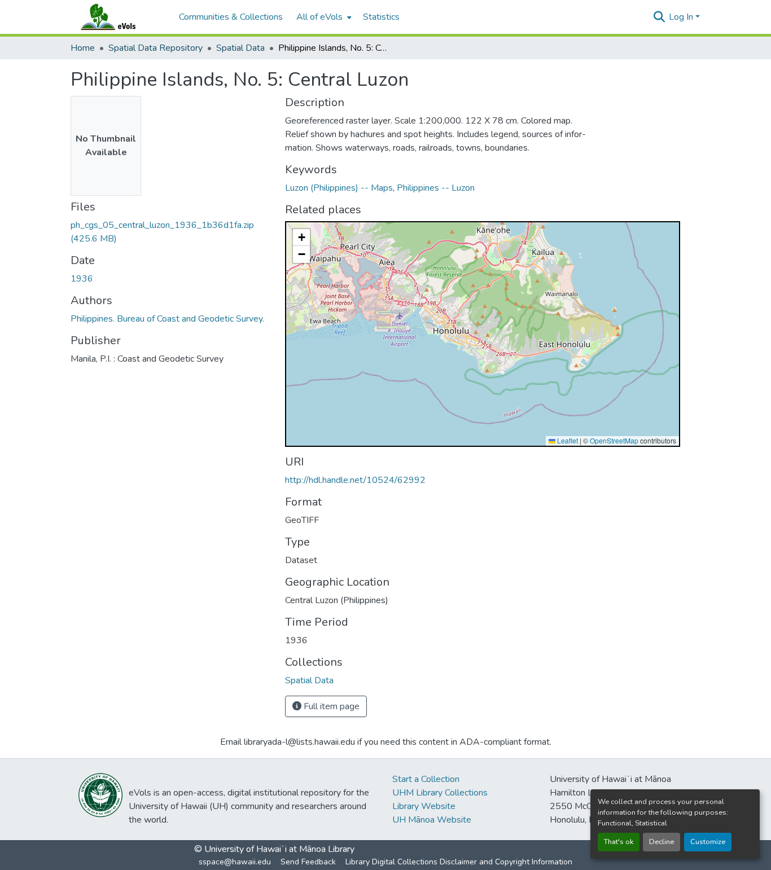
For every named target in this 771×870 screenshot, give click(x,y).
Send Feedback (308, 861)
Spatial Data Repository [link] (155, 48)
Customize (707, 842)
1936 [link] (82, 279)
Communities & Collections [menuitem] (231, 17)
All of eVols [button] (319, 17)
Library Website (423, 806)
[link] (171, 231)
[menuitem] (323, 17)
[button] (119, 17)
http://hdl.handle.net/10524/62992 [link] (355, 480)
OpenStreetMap (614, 440)
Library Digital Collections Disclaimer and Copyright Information (458, 861)
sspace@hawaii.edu (235, 861)
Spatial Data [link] (240, 48)
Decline (661, 842)
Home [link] (83, 48)
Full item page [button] (330, 706)
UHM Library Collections (440, 792)
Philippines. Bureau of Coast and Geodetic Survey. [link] (167, 319)
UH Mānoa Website (431, 820)
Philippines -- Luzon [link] (436, 188)
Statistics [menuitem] (381, 17)
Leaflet (566, 440)
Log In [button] (682, 17)
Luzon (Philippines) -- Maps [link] (339, 188)
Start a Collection (425, 779)
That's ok (618, 842)
